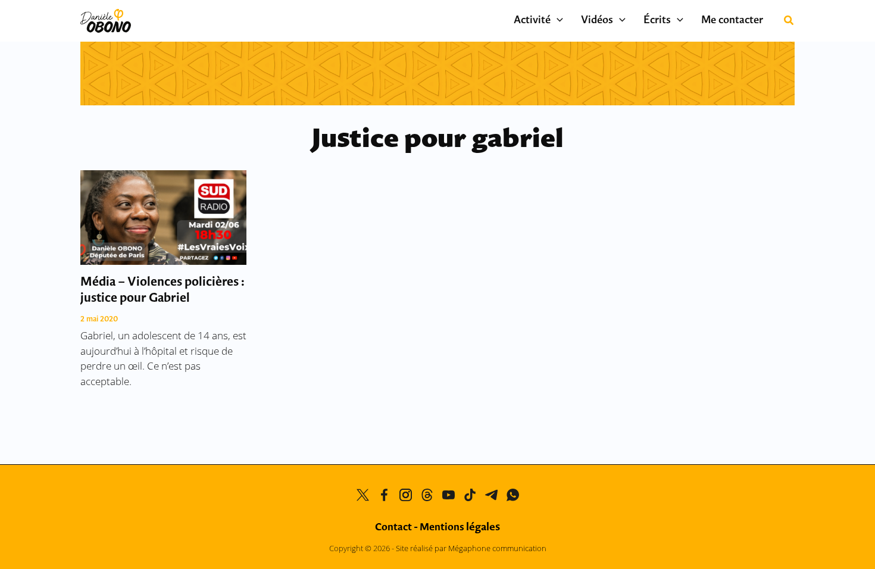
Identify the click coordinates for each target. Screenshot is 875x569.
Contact (393, 528)
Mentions (460, 528)
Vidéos (597, 20)
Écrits (657, 20)
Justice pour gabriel (438, 140)
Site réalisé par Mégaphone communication (471, 548)
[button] (557, 21)
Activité (532, 20)
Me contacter (732, 20)
